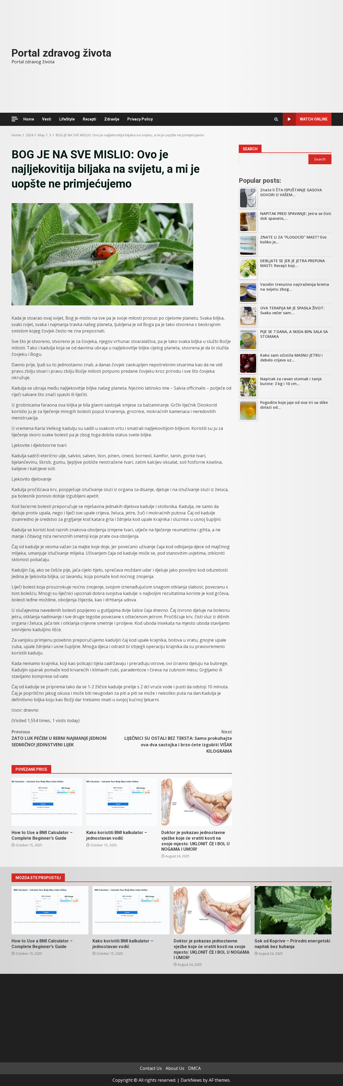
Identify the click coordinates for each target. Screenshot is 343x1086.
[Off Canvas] (15, 119)
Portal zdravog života (61, 53)
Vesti (46, 119)
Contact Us (151, 1068)
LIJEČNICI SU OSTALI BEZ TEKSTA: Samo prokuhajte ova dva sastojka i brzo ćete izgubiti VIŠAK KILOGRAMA (178, 741)
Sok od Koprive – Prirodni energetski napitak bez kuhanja (293, 910)
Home (28, 119)
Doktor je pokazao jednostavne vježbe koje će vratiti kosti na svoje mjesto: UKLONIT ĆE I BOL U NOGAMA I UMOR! (196, 802)
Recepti (89, 119)
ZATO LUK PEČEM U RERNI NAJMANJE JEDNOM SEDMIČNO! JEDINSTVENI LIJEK (59, 738)
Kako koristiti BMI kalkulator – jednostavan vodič (121, 802)
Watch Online (313, 119)
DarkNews (191, 1080)
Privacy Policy (140, 119)
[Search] (276, 119)
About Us (175, 1068)
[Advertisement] (285, 465)
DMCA (194, 1068)
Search (250, 149)
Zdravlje (111, 119)
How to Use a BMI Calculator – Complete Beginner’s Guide (47, 802)
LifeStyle (67, 119)
